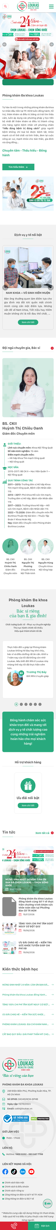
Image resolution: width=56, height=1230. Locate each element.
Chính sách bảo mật (14, 1182)
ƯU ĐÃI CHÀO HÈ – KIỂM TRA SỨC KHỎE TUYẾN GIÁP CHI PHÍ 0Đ (35, 945)
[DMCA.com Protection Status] (40, 1118)
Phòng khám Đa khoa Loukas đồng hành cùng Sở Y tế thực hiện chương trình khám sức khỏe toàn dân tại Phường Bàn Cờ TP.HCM (36, 904)
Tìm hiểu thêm (16, 167)
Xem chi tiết (28, 322)
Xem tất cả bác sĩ (51, 348)
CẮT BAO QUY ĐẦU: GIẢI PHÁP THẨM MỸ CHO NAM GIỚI (25, 1034)
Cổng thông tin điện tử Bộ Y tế (19, 1198)
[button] (51, 44)
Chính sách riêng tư (14, 1190)
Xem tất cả (42, 833)
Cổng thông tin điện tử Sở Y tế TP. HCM (23, 1194)
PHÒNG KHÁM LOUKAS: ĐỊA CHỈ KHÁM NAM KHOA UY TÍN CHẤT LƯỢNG (24, 1024)
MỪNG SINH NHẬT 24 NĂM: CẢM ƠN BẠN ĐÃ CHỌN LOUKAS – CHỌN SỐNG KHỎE (26, 882)
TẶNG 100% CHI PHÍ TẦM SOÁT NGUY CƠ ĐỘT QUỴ (36, 925)
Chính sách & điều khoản (17, 1186)
